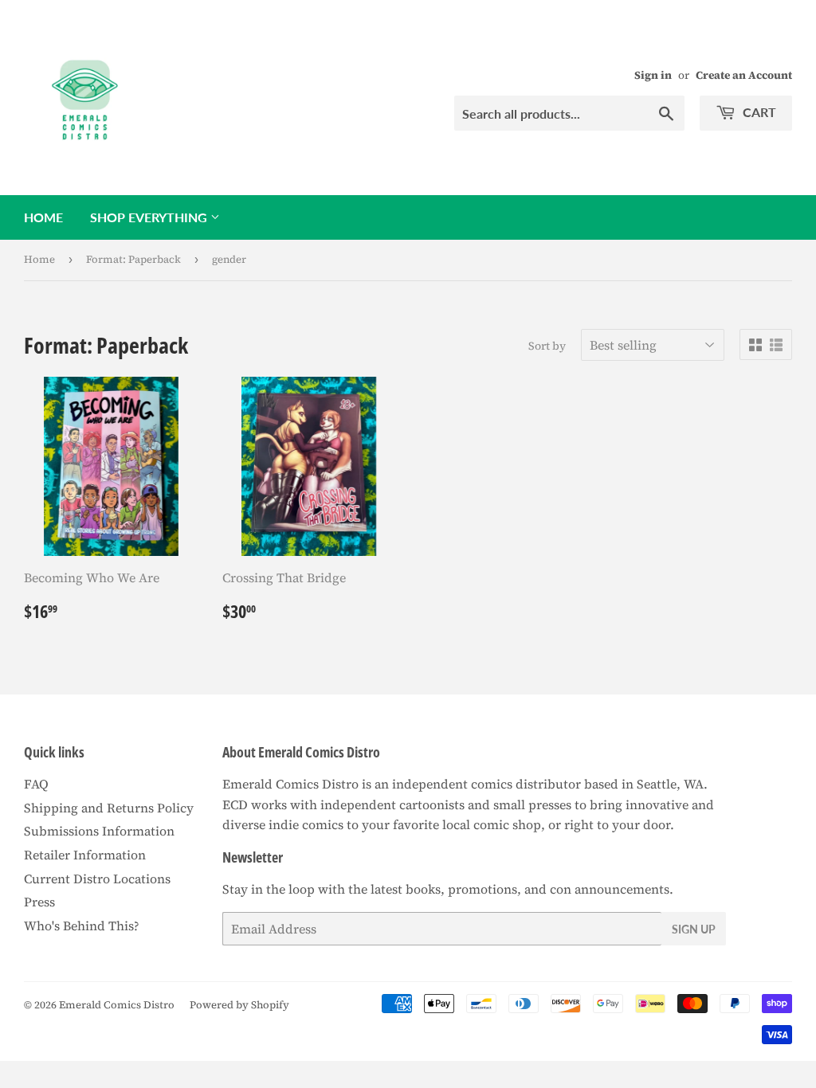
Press (39, 901)
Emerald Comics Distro (117, 1005)
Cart (758, 111)
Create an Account (744, 75)
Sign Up (694, 929)
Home (43, 217)
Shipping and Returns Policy (109, 807)
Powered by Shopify (239, 1005)
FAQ (36, 784)
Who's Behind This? (81, 925)
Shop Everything (150, 217)
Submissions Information (99, 830)
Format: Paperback (133, 259)
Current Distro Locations (97, 878)
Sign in (653, 75)
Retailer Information (85, 854)
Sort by (547, 346)
